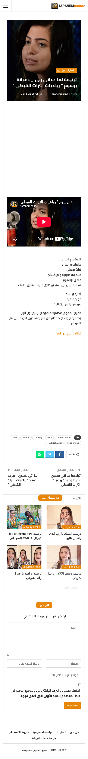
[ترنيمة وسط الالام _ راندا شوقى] (64, 557)
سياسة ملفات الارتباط (44, 738)
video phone (73, 443)
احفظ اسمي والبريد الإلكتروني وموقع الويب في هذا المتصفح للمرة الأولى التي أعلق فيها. (45, 693)
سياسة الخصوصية (43, 732)
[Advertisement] (44, 150)
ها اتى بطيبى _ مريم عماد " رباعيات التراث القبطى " (22, 480)
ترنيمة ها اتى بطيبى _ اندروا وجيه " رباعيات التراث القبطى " (64, 480)
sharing (38, 437)
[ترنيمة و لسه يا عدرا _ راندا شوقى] (24, 557)
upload (25, 437)
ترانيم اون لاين (55, 443)
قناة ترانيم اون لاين (66, 70)
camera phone (64, 437)
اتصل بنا (61, 732)
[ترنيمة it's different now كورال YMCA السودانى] (24, 517)
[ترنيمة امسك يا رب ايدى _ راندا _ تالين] (64, 517)
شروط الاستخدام (19, 732)
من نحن (74, 732)
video (15, 437)
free (49, 437)
